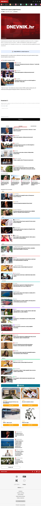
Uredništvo (20, 491)
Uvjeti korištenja (20, 494)
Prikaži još (10, 467)
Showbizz (12, 4)
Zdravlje (29, 4)
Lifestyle (18, 4)
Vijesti (3, 4)
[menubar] (37, 1)
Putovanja (23, 4)
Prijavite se (20, 119)
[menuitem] (37, 1)
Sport (7, 4)
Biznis (33, 4)
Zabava (38, 4)
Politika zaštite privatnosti (20, 496)
